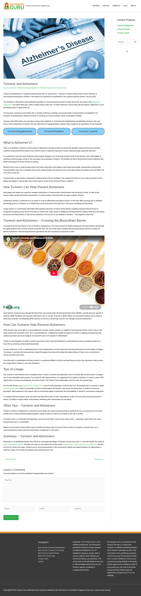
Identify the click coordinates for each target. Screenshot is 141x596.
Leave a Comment (9, 88)
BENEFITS (116, 6)
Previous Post (10, 459)
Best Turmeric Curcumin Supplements (51, 548)
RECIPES (106, 6)
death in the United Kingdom (13, 444)
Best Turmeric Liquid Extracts (48, 553)
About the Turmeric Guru (46, 556)
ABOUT (133, 6)
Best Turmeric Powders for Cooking (51, 550)
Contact (40, 562)
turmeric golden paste (11, 388)
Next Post (99, 459)
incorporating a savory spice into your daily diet (80, 444)
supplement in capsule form (33, 386)
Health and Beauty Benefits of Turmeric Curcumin (35, 88)
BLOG (125, 6)
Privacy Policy (43, 559)
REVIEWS (96, 6)
